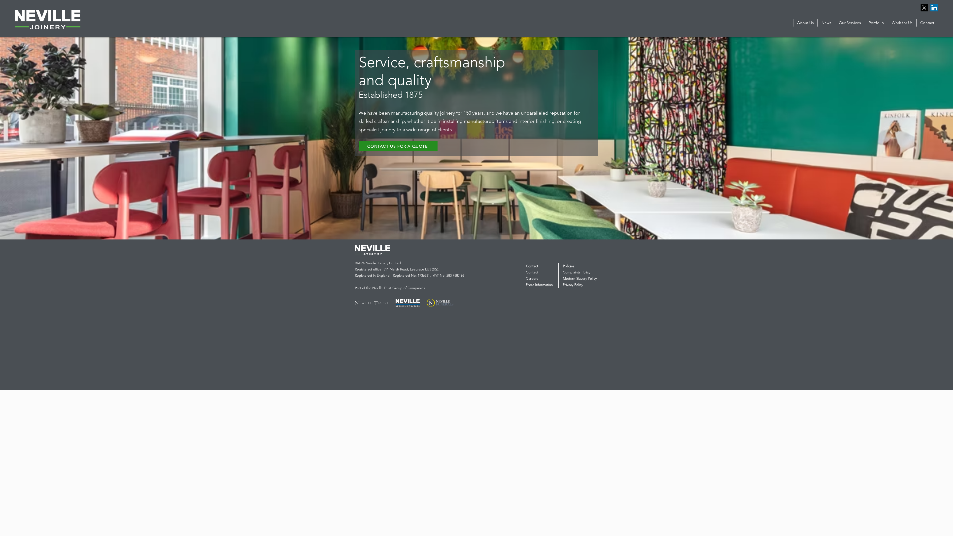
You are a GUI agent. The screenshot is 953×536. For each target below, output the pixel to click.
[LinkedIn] (934, 7)
